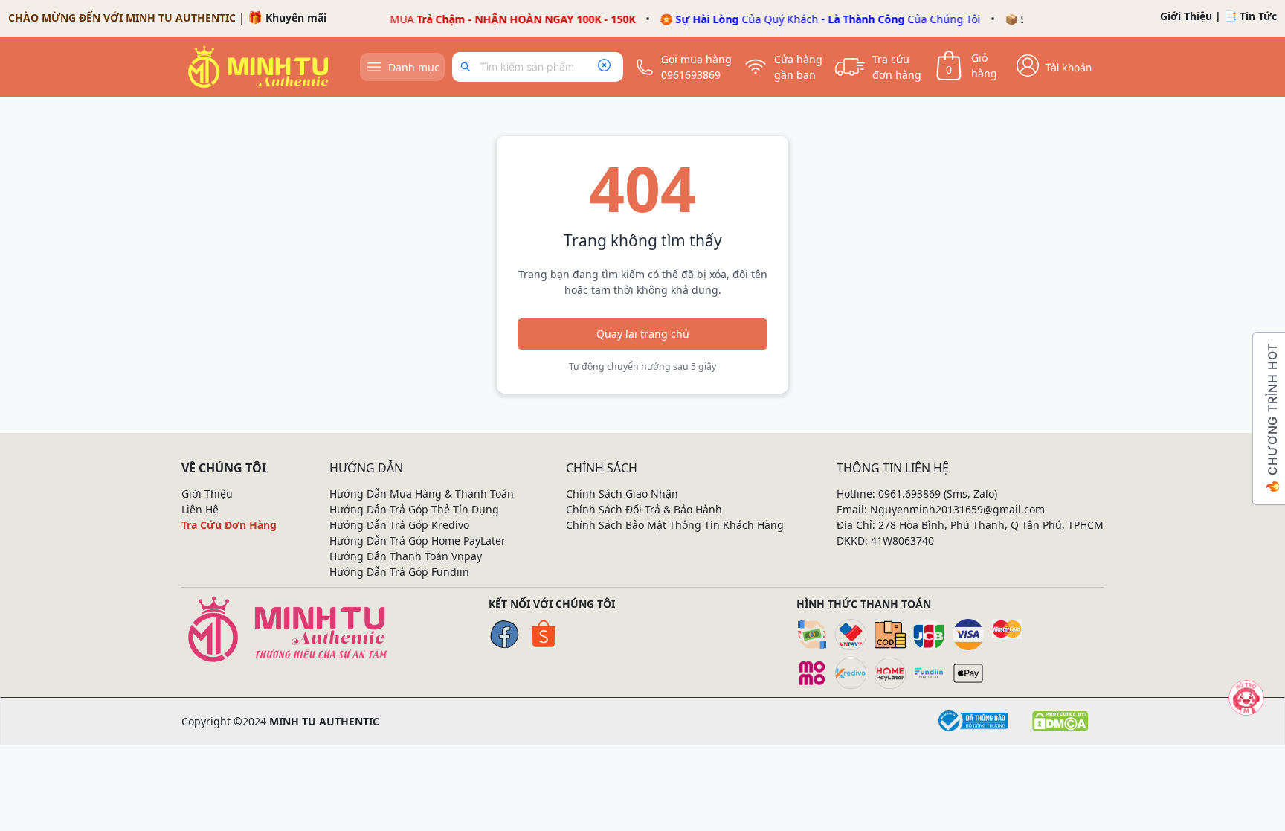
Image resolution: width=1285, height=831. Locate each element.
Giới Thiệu (1186, 16)
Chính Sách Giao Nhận (622, 494)
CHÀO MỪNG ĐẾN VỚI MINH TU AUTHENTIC (122, 17)
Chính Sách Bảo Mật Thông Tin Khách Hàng (675, 525)
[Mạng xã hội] (1246, 698)
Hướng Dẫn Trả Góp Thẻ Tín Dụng (414, 509)
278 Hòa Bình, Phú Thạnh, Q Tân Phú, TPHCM (991, 525)
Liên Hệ (200, 509)
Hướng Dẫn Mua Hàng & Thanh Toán (421, 494)
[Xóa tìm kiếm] (604, 67)
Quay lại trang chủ (642, 334)
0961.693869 (909, 494)
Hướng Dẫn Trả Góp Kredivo (399, 525)
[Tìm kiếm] (468, 67)
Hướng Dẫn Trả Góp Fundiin (399, 572)
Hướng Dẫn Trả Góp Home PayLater (417, 540)
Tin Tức (1258, 16)
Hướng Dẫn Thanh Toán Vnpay (405, 556)
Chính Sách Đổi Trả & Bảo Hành (644, 509)
